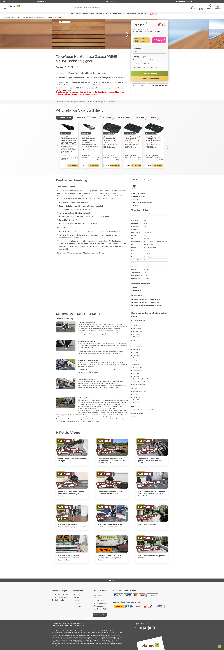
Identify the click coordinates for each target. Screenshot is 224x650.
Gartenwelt (7, 17)
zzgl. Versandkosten (144, 29)
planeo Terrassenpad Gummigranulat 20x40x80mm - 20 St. (111, 138)
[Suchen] (75, 7)
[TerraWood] (149, 187)
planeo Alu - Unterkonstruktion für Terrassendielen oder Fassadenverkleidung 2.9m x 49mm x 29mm (69, 140)
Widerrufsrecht (100, 603)
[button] (4, 1)
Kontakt (77, 600)
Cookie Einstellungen (102, 609)
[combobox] (149, 51)
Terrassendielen (21, 17)
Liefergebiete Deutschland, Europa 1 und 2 (109, 637)
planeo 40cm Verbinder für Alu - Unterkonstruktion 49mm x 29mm (89, 139)
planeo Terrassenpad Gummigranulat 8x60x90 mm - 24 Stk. (133, 138)
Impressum (78, 606)
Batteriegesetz (100, 606)
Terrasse (13, 17)
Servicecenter (99, 595)
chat (41, 1)
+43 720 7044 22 (111, 1)
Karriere (77, 603)
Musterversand (184, 1)
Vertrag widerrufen (99, 615)
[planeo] (150, 645)
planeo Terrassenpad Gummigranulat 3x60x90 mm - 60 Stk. (154, 138)
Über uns (77, 595)
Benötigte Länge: (139, 57)
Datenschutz (99, 600)
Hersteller (77, 598)
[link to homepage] (14, 6)
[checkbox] (141, 64)
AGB (96, 598)
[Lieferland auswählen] (4, 1)
